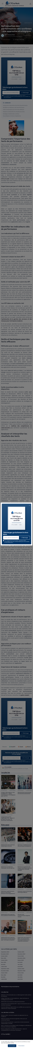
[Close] (29, 505)
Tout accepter (12, 1045)
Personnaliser (21, 1045)
